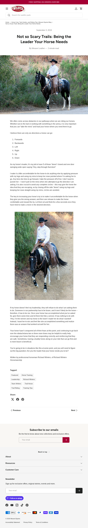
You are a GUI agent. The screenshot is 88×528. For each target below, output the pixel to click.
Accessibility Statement (13, 522)
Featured (14, 375)
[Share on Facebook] (17, 399)
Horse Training (27, 375)
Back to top (43, 452)
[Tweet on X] (12, 399)
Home (7, 22)
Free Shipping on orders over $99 (44, 2)
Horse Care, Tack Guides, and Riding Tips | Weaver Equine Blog (31, 22)
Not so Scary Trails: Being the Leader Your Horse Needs (23, 23)
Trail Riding (15, 388)
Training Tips (28, 388)
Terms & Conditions (42, 522)
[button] (81, 8)
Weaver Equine (15, 518)
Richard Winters (29, 379)
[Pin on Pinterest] (22, 399)
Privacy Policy (27, 522)
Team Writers (16, 384)
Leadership (15, 379)
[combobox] (44, 15)
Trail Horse (29, 384)
